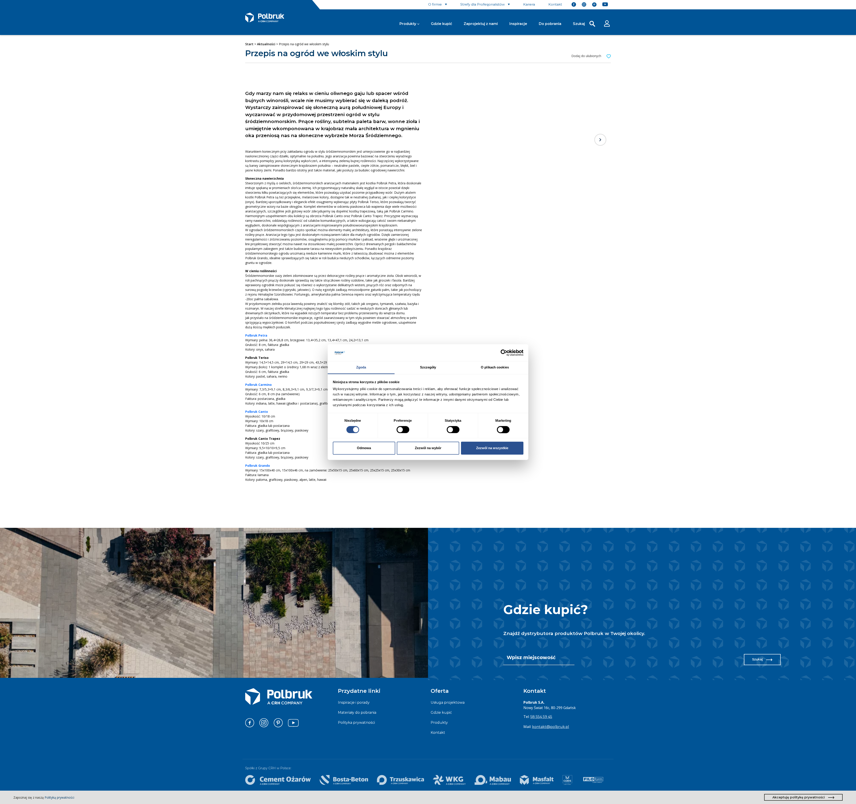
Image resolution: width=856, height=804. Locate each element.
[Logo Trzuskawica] (400, 780)
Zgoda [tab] (361, 367)
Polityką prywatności (59, 797)
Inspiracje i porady (354, 702)
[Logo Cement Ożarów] (278, 780)
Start (249, 44)
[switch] (403, 429)
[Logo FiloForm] (593, 780)
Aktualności (266, 44)
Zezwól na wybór (428, 448)
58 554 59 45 (541, 717)
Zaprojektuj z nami (481, 24)
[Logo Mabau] (493, 780)
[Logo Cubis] (567, 780)
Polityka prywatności (356, 722)
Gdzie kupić (441, 24)
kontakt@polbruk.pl (550, 727)
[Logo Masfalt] (537, 780)
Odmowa (364, 448)
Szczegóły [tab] (428, 367)
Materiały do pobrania (357, 712)
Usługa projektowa (448, 702)
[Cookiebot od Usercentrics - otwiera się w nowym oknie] (503, 352)
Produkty (407, 24)
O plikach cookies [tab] (495, 367)
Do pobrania (550, 24)
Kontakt (438, 732)
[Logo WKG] (449, 780)
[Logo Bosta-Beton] (344, 780)
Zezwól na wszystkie (492, 448)
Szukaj (757, 659)
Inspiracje (518, 24)
